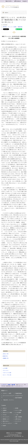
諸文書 (15, 26)
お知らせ (4, 408)
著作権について (6, 419)
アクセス (4, 414)
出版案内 (4, 410)
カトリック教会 (18, 410)
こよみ (16, 414)
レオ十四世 (5, 368)
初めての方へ (9, 1)
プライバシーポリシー (7, 423)
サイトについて (6, 416)
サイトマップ (18, 421)
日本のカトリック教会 (7, 412)
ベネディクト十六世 (7, 372)
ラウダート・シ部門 (7, 393)
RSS (16, 423)
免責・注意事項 (18, 416)
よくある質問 (18, 412)
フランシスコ (10, 26)
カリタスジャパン (19, 395)
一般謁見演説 (19, 26)
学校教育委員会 (18, 393)
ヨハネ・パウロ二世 (7, 374)
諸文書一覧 (5, 356)
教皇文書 (4, 26)
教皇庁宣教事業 (18, 397)
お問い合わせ (17, 1)
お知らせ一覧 (5, 353)
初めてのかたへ (6, 421)
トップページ (4, 384)
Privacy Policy (23, 439)
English (25, 1)
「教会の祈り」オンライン (8, 399)
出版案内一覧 (5, 358)
